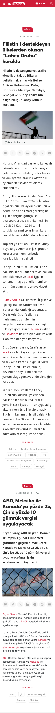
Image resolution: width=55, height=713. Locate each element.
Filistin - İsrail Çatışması (33, 449)
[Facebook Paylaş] (13, 153)
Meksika (34, 661)
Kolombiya (43, 460)
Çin (21, 694)
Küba (13, 466)
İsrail (30, 277)
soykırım (12, 334)
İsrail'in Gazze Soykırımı (19, 460)
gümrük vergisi (11, 647)
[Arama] (51, 3)
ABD (4, 658)
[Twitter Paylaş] (20, 153)
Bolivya (12, 449)
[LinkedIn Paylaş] (27, 153)
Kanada (42, 639)
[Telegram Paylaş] (35, 153)
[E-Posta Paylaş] (49, 153)
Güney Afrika (11, 300)
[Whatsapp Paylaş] (42, 153)
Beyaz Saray (9, 614)
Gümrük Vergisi (36, 694)
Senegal (40, 466)
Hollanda (31, 454)
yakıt (5, 352)
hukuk (35, 329)
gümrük (23, 621)
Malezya (26, 466)
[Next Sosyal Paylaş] (5, 153)
